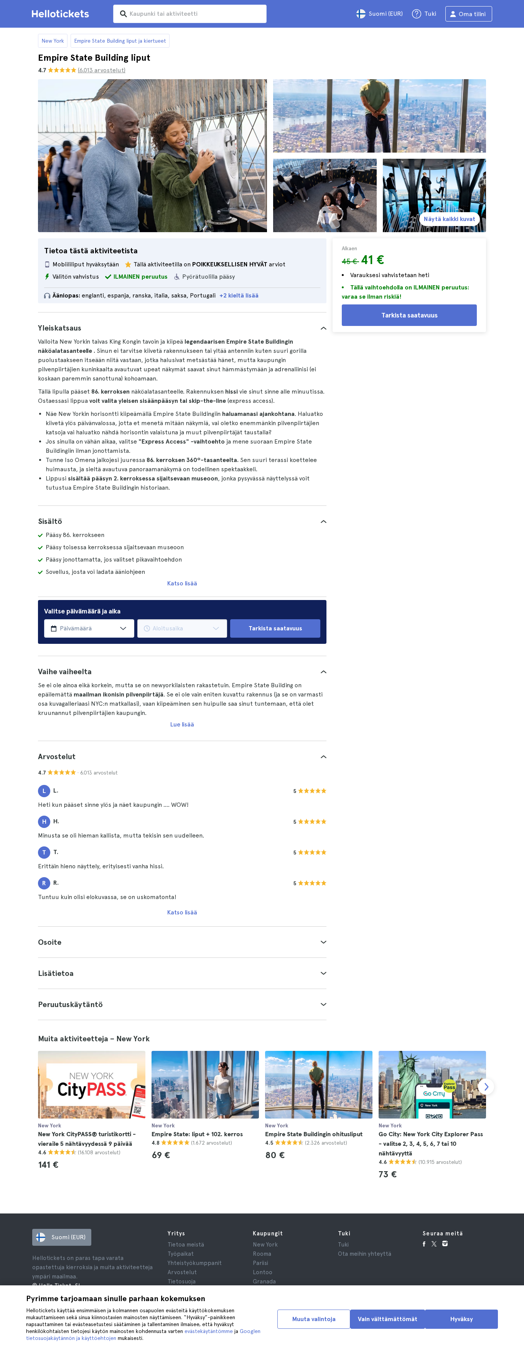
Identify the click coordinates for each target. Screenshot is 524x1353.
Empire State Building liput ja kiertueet (120, 41)
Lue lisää (182, 724)
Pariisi (260, 1263)
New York (52, 41)
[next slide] (486, 1087)
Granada (264, 1281)
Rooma (262, 1253)
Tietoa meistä (186, 1244)
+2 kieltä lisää (239, 295)
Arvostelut (182, 1272)
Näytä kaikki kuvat (449, 219)
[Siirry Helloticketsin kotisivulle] (62, 14)
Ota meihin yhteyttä (364, 1253)
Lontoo (262, 1272)
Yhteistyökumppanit (195, 1263)
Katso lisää (182, 583)
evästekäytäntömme (209, 1331)
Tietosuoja (182, 1281)
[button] (182, 328)
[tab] (182, 328)
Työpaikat (181, 1253)
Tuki (343, 1244)
